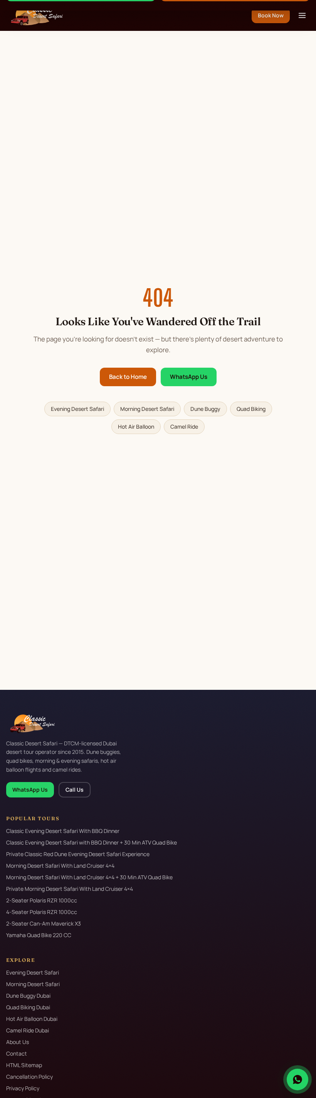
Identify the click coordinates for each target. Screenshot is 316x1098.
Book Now (271, 15)
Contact (16, 1053)
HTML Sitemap (24, 1065)
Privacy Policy (22, 1088)
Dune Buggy (205, 408)
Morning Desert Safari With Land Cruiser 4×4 (60, 865)
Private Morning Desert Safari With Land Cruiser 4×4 (69, 888)
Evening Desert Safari (77, 408)
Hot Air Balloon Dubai (31, 1018)
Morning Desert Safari (147, 408)
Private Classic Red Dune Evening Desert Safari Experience (78, 854)
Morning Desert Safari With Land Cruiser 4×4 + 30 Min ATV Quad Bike (89, 877)
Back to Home (128, 377)
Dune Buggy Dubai (28, 995)
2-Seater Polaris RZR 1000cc (41, 900)
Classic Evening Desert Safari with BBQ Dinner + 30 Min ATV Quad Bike (91, 842)
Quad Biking (251, 408)
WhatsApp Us (188, 377)
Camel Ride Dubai (27, 1030)
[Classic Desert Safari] (34, 15)
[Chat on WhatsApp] (297, 1079)
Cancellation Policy (29, 1076)
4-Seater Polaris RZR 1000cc (41, 912)
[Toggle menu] (302, 15)
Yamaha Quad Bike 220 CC (38, 935)
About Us (17, 1042)
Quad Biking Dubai (28, 1007)
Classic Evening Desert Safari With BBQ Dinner (62, 830)
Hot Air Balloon (136, 426)
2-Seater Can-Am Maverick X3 (43, 923)
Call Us (75, 789)
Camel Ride (184, 426)
